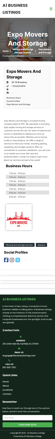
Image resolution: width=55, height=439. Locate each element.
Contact (7, 394)
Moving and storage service (19, 245)
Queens (27, 52)
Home (6, 51)
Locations (8, 389)
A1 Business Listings (15, 8)
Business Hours (14, 98)
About (6, 385)
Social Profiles (13, 101)
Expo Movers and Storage (18, 104)
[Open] (51, 9)
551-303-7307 (9, 367)
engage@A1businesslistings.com (19, 355)
